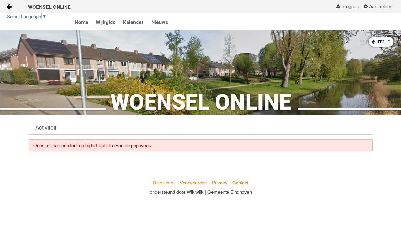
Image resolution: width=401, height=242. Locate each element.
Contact (240, 182)
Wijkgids (106, 22)
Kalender (133, 22)
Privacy (219, 182)
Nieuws (159, 22)
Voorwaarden (193, 182)
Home (81, 22)
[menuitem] (347, 6)
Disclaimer (164, 182)
